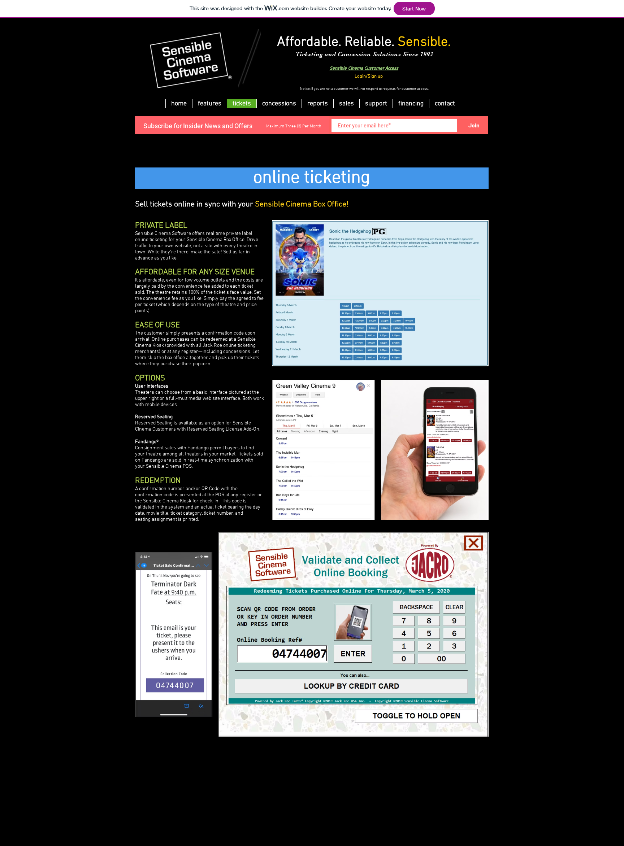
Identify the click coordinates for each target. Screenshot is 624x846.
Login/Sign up (369, 76)
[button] (411, 103)
